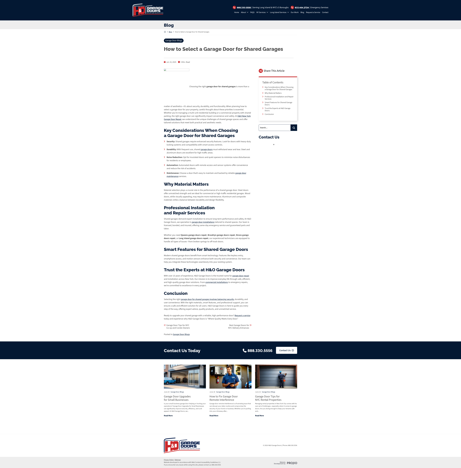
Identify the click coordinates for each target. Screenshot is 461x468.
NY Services (261, 12)
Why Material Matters (273, 93)
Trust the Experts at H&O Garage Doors (277, 109)
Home (236, 12)
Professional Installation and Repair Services (279, 97)
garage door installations (203, 222)
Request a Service (313, 12)
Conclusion (269, 114)
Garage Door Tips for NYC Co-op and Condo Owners (178, 326)
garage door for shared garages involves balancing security (207, 299)
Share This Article (274, 71)
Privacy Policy (169, 460)
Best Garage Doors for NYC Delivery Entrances (238, 326)
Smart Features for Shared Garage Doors (278, 103)
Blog (302, 12)
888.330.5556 (244, 7)
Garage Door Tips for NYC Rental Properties (268, 398)
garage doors (207, 149)
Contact (325, 12)
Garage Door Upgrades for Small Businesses (177, 398)
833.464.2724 (302, 7)
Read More (168, 415)
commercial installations (216, 282)
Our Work (295, 12)
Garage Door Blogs (173, 40)
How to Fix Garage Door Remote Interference (223, 398)
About (243, 12)
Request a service (242, 315)
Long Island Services (278, 12)
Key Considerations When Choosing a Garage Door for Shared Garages (279, 88)
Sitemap (178, 460)
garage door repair (240, 275)
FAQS (252, 12)
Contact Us (285, 350)
